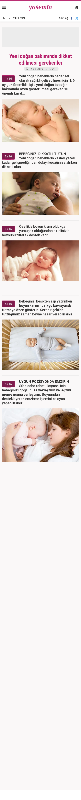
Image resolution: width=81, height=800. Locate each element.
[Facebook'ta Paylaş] (71, 18)
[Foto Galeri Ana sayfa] (3, 18)
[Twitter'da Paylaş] (77, 18)
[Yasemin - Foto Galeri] (40, 7)
